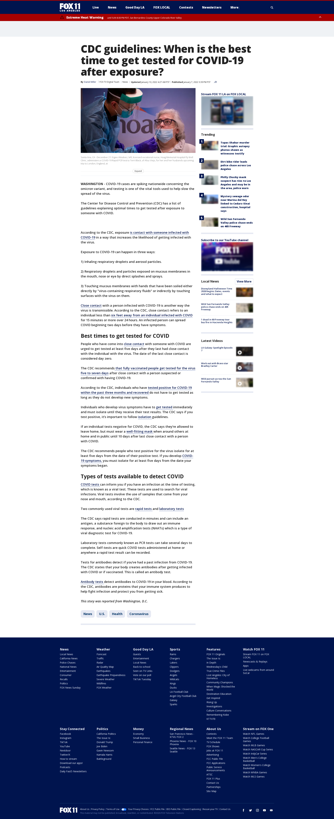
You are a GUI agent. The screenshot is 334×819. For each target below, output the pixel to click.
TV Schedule (213, 742)
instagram (257, 810)
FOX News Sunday (70, 687)
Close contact (91, 305)
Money (138, 729)
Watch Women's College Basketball (257, 766)
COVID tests (90, 484)
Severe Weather (105, 679)
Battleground (104, 758)
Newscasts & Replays (255, 661)
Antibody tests (92, 582)
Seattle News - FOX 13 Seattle (182, 750)
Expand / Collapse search (272, 7)
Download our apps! (71, 763)
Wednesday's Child (216, 666)
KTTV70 (210, 718)
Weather (103, 649)
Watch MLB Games (254, 745)
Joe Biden (102, 746)
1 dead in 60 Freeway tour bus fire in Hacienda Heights (216, 321)
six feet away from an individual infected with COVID (152, 315)
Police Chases (67, 662)
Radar (100, 662)
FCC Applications (215, 763)
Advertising (212, 754)
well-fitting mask (139, 431)
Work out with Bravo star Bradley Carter (214, 365)
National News (68, 666)
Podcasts (65, 767)
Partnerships (213, 787)
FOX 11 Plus (213, 778)
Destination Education (218, 693)
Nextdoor (65, 750)
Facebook (65, 733)
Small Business (141, 738)
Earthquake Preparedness (111, 675)
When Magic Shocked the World (220, 688)
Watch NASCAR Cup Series (258, 749)
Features (213, 649)
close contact (134, 344)
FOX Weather (104, 687)
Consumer (65, 675)
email (271, 810)
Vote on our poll (142, 675)
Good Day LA (143, 649)
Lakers (173, 662)
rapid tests (144, 509)
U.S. (102, 614)
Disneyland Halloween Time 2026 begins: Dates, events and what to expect (216, 291)
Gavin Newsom (105, 750)
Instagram (65, 738)
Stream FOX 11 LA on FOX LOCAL (223, 94)
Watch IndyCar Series (255, 753)
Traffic (100, 658)
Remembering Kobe (217, 714)
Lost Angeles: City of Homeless (218, 676)
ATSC (209, 774)
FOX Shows (212, 746)
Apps (246, 665)
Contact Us (212, 782)
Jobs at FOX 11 (214, 750)
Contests (211, 733)
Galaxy (173, 700)
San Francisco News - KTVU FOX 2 (182, 735)
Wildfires (101, 683)
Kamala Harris (104, 754)
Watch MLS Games (254, 776)
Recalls (64, 679)
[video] (244, 351)
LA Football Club (179, 691)
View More (244, 281)
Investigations (214, 706)
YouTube (65, 746)
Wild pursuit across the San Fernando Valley (216, 380)
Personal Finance (142, 742)
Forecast (101, 654)
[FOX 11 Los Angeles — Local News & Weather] (71, 7)
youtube (264, 810)
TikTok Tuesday (142, 679)
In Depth (211, 662)
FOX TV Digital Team (109, 81)
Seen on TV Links (142, 671)
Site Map (211, 791)
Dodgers (175, 671)
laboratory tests (171, 509)
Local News (210, 281)
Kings (173, 683)
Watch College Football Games (256, 739)
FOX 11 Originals (215, 654)
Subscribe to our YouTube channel (224, 240)
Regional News (181, 729)
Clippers (174, 666)
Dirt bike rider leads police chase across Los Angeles (236, 165)
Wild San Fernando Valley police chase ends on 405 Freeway (237, 222)
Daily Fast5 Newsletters (73, 771)
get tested (164, 407)
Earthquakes (103, 671)
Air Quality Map (105, 666)
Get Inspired (213, 698)
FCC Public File (214, 758)
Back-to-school (141, 666)
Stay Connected (72, 729)
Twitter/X (65, 754)
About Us (213, 729)
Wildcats (174, 679)
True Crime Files (215, 671)
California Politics (106, 733)
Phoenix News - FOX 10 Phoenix (183, 742)
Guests (137, 654)
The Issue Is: (213, 658)
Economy (138, 733)
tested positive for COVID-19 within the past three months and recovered (136, 390)
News (125, 81)
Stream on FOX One (258, 729)
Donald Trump (105, 742)
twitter (250, 810)
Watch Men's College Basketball (255, 759)
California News (69, 658)
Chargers (175, 658)
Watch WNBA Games (255, 772)
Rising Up (211, 702)
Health (117, 614)
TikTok (63, 742)
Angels (173, 675)
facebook (243, 810)
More (234, 7)
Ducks (173, 687)
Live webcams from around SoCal (258, 671)
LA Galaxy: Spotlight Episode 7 (217, 349)
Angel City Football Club (183, 696)
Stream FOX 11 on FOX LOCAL (256, 656)
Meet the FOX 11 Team (219, 738)
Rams (173, 654)
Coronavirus (138, 614)
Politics (64, 683)
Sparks (173, 704)
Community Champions (219, 682)
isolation (145, 417)
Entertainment (68, 671)
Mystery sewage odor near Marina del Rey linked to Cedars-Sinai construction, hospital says (235, 203)
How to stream (68, 758)
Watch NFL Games (253, 733)
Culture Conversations (218, 710)
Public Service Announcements (215, 768)
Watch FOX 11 (253, 649)
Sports (175, 649)
